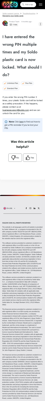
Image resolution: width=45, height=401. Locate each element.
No (17, 157)
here (21, 121)
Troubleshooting (29, 13)
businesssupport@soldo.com (15, 110)
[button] (8, 208)
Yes (32, 157)
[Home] (10, 4)
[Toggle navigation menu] (40, 5)
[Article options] (40, 24)
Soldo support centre (11, 13)
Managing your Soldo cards (12, 16)
